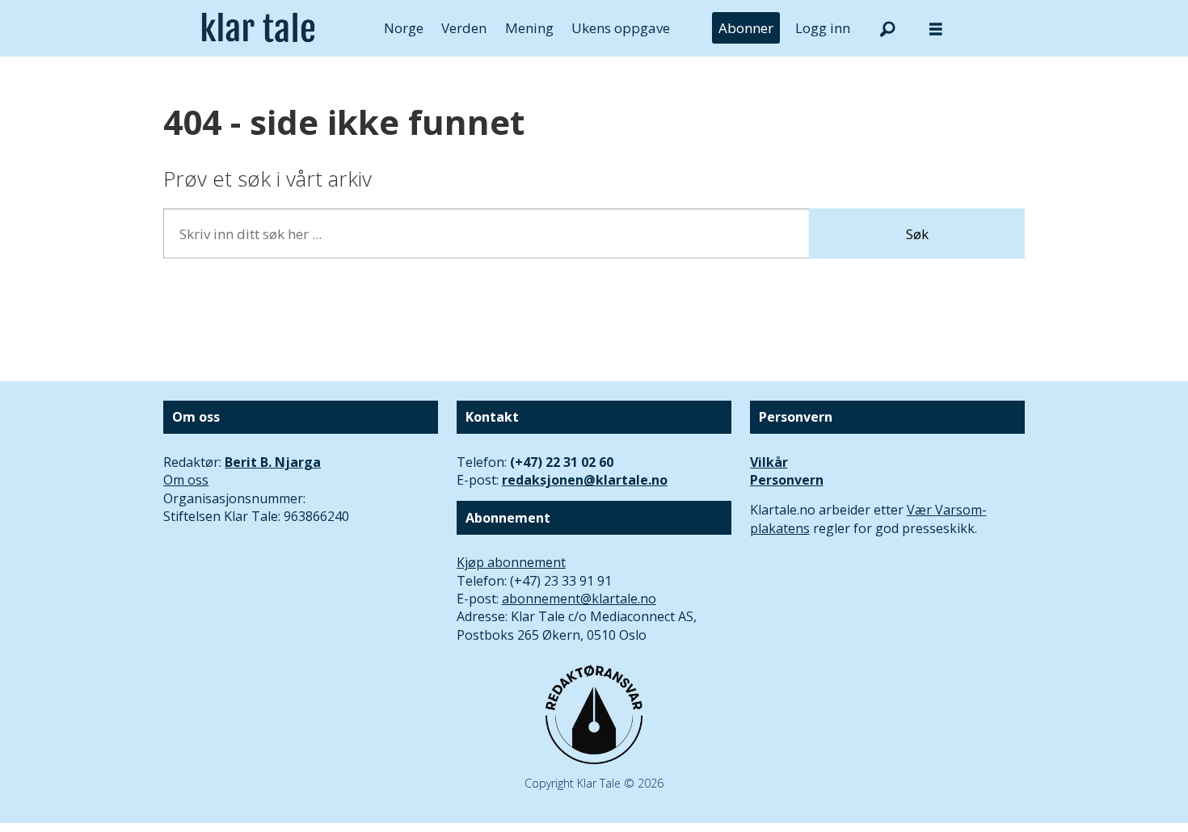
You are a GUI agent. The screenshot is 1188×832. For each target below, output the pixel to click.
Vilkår (769, 462)
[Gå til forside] (258, 28)
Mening (529, 28)
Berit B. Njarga (273, 462)
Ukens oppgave (620, 28)
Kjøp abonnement (511, 562)
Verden (464, 28)
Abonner (745, 28)
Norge (403, 28)
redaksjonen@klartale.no (585, 480)
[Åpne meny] (936, 29)
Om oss (186, 480)
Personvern (787, 480)
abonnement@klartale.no (579, 598)
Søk (917, 234)
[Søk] (887, 28)
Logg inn (822, 28)
